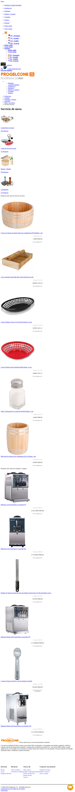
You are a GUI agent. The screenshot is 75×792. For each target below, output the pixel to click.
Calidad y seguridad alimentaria (31, 771)
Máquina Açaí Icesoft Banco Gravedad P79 (13, 504)
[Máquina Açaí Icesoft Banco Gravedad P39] (17, 547)
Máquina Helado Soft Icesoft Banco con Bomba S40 (16, 726)
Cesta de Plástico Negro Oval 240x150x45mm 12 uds (16, 322)
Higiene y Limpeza (9, 14)
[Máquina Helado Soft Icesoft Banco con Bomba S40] (17, 725)
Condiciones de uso (6, 789)
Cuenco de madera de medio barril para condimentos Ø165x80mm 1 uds (22, 233)
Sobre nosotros (27, 770)
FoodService (8, 8)
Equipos (6, 20)
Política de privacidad (18, 789)
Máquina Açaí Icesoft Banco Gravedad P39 (13, 549)
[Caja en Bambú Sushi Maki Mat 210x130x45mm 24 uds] (17, 276)
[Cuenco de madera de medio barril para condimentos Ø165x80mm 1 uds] (18, 231)
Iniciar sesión (8, 26)
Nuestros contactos (44, 771)
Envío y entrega (44, 773)
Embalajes (7, 11)
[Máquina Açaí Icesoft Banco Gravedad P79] (17, 503)
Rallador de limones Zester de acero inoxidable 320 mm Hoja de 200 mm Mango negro (26, 593)
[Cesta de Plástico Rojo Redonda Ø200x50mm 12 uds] (18, 366)
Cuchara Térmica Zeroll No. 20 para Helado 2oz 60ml (16, 681)
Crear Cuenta (8, 29)
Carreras (25, 777)
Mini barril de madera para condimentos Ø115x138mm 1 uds (18, 456)
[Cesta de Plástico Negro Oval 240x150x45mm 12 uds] (18, 321)
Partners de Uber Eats (29, 773)
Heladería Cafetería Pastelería (12, 5)
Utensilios (7, 17)
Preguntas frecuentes (45, 770)
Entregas (6, 23)
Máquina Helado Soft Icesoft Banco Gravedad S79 (15, 637)
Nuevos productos (15, 770)
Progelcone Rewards (6, 773)
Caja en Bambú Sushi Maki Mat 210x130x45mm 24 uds (17, 277)
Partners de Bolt (27, 775)
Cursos (2, 771)
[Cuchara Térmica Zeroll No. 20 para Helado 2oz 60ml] (17, 680)
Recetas (3, 770)
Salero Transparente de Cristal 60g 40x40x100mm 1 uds (17, 411)
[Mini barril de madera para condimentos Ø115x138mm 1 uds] (18, 455)
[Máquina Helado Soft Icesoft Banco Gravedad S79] (17, 635)
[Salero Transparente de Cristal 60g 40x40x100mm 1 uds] (17, 410)
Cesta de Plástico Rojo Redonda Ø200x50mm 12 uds (16, 367)
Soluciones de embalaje (17, 771)
